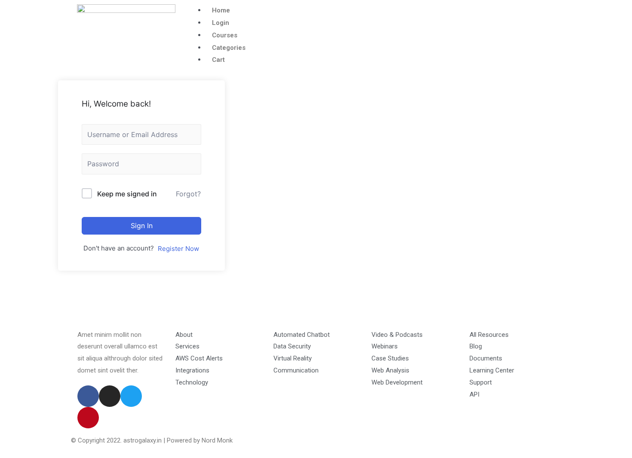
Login (220, 23)
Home (221, 10)
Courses (224, 35)
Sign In (142, 225)
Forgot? (188, 193)
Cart (218, 60)
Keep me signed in (127, 193)
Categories (228, 48)
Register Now (178, 248)
